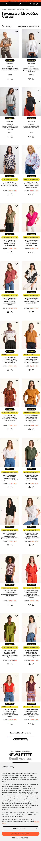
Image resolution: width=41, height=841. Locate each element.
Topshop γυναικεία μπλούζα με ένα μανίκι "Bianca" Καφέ (10, 69)
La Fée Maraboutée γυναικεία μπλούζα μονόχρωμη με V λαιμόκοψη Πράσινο (10, 654)
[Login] (30, 4)
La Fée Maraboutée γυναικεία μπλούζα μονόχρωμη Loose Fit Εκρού (10, 478)
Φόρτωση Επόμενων (20, 739)
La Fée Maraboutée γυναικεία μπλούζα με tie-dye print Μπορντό (9, 594)
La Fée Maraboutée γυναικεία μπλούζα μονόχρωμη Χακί (10, 243)
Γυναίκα (9, 9)
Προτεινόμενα (33, 26)
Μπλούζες (22, 9)
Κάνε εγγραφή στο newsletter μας (20, 751)
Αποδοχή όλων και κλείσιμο (20, 834)
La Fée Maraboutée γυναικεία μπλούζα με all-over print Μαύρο (31, 301)
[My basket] (37, 4)
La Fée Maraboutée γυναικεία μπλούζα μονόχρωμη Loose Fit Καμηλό (31, 419)
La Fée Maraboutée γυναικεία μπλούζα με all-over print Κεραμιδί (9, 418)
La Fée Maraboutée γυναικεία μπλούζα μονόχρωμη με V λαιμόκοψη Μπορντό (31, 714)
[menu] (3, 4)
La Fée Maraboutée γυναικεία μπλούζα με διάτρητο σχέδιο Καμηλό (31, 361)
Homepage (4, 9)
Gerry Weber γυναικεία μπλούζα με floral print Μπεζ (9, 184)
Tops (18, 9)
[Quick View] (8, 79)
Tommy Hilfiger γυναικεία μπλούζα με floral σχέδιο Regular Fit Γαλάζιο (31, 185)
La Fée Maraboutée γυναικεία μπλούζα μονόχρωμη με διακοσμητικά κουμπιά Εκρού (31, 654)
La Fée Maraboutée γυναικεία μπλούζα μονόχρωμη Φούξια (31, 243)
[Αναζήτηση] (7, 4)
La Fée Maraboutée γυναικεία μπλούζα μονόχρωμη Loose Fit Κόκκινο (10, 302)
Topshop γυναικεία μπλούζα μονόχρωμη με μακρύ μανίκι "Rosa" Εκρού (31, 69)
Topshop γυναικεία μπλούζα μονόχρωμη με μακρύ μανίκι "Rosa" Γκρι (10, 127)
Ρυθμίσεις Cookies (19, 828)
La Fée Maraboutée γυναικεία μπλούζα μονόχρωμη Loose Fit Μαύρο (9, 536)
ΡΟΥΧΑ (14, 9)
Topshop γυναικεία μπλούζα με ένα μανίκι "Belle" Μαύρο (31, 126)
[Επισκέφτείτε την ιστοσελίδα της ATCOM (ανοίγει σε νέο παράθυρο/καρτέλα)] (20, 838)
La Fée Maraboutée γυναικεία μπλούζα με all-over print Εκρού (9, 361)
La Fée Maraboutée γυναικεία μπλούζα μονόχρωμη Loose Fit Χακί (31, 478)
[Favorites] (34, 4)
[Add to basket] (11, 79)
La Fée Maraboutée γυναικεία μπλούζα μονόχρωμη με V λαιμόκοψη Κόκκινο (31, 595)
